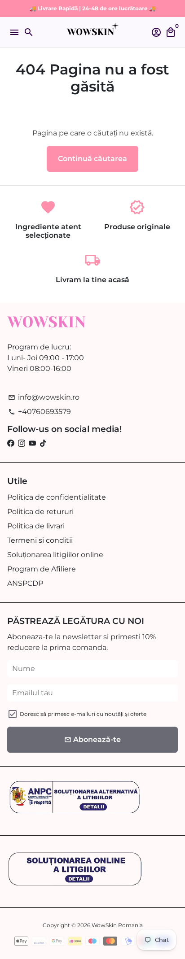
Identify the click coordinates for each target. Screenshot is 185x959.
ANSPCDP (25, 583)
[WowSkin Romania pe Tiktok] (43, 443)
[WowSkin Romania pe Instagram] (21, 443)
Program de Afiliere (41, 569)
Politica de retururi (40, 511)
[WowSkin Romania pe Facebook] (10, 443)
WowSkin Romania (117, 925)
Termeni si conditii (40, 540)
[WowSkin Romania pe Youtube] (32, 443)
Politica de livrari (36, 526)
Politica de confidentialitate (56, 497)
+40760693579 (39, 411)
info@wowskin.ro (43, 397)
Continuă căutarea (92, 158)
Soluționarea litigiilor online (55, 554)
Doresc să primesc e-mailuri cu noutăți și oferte (83, 714)
